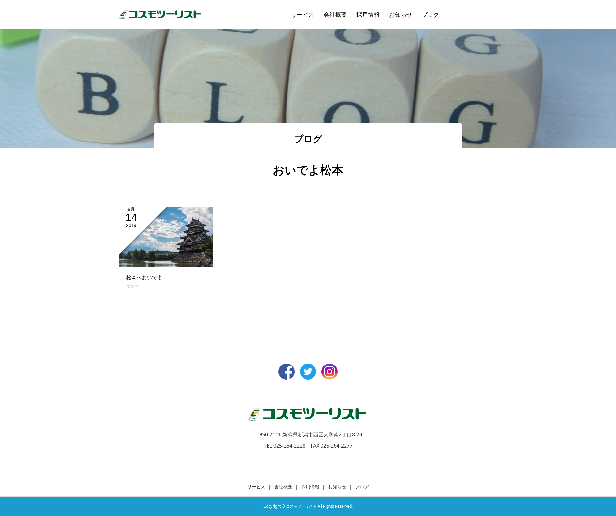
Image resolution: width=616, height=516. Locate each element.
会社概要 (335, 14)
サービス (302, 14)
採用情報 (368, 14)
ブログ (430, 14)
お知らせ (400, 14)
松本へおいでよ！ (146, 277)
